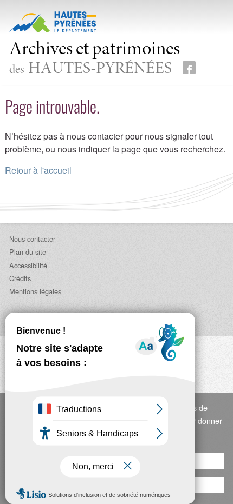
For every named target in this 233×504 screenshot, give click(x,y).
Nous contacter (32, 239)
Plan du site (27, 252)
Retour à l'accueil (38, 170)
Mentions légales (35, 291)
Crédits (20, 278)
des (94, 59)
